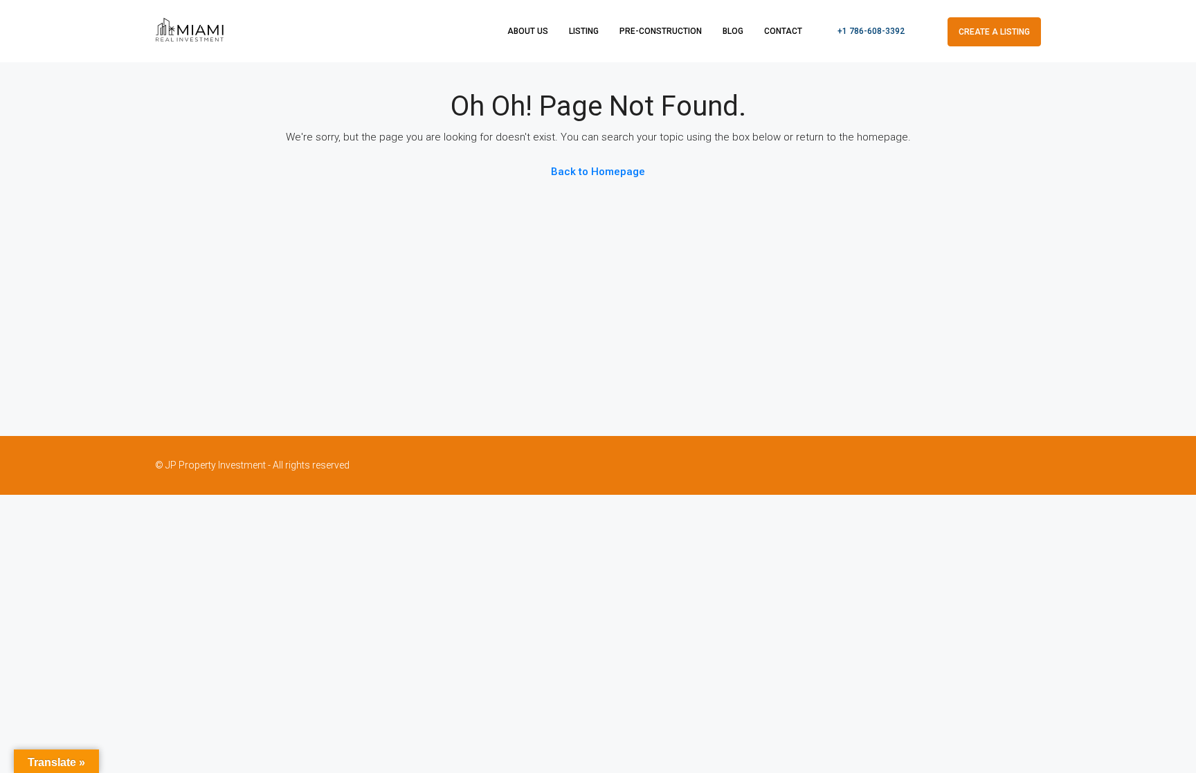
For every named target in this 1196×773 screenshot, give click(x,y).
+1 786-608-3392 (870, 31)
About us (527, 31)
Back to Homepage (598, 171)
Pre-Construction (660, 31)
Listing (584, 31)
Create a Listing (994, 32)
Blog (733, 31)
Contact (783, 31)
